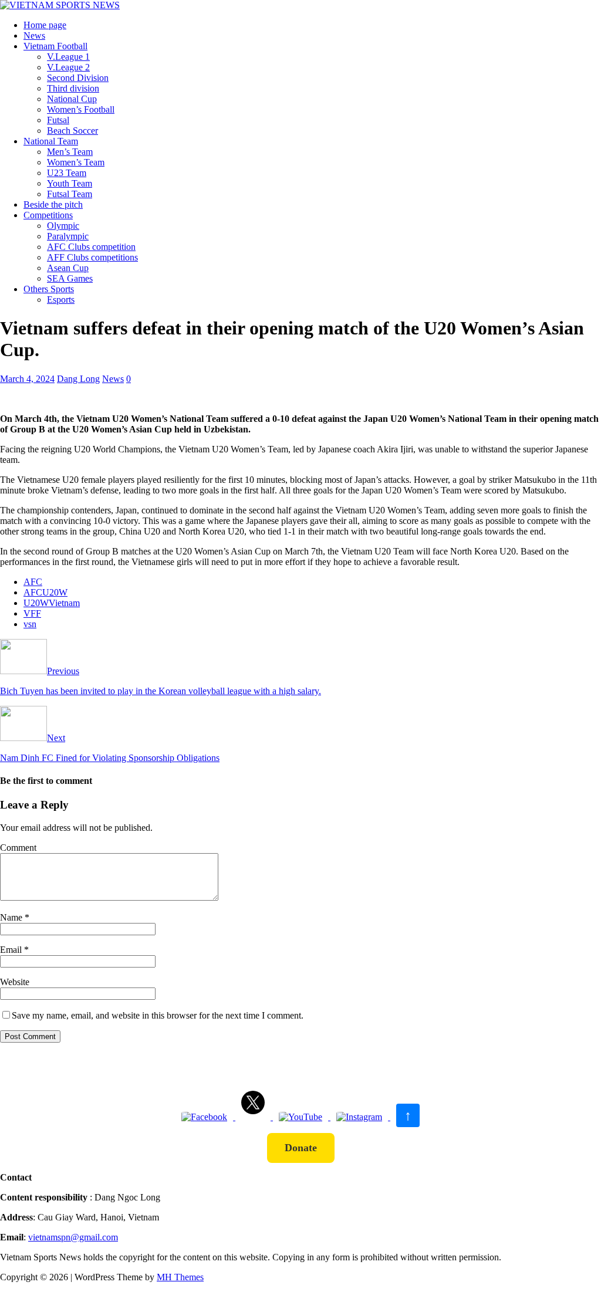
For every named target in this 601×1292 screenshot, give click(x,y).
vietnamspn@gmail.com (73, 1237)
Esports (61, 300)
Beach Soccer (72, 131)
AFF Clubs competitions (92, 257)
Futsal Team (69, 194)
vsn (29, 624)
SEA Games (70, 278)
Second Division (78, 78)
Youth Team (69, 183)
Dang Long (78, 379)
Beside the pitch (53, 204)
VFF (32, 613)
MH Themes (180, 1277)
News (34, 35)
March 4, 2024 (27, 379)
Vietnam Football (55, 46)
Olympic (63, 226)
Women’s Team (75, 162)
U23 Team (66, 173)
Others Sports (48, 289)
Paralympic (68, 236)
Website (14, 982)
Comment (18, 848)
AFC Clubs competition (91, 247)
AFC (32, 582)
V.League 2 (68, 67)
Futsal (58, 120)
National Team (50, 141)
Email (12, 950)
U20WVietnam (51, 603)
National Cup (72, 99)
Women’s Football (80, 109)
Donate (301, 1148)
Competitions (48, 215)
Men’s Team (70, 152)
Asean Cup (68, 268)
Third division (73, 88)
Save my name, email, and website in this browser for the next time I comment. (157, 1015)
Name (12, 917)
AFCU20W (45, 592)
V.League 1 (68, 57)
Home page (44, 25)
